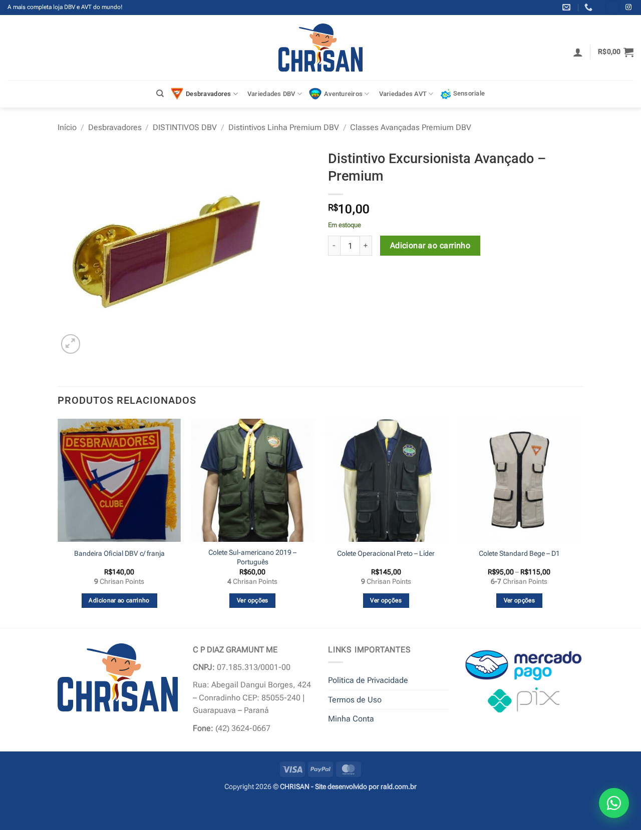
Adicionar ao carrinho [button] (119, 600)
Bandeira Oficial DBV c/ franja (119, 553)
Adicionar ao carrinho (430, 245)
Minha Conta (351, 718)
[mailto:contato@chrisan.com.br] (567, 7)
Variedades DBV (271, 94)
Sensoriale (469, 93)
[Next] (580, 522)
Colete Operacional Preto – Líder (386, 553)
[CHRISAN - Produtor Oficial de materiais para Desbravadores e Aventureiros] (320, 48)
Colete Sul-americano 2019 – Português (252, 557)
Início (67, 127)
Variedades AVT (403, 94)
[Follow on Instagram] (628, 7)
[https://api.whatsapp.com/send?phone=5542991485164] (589, 7)
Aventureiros (343, 94)
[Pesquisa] (160, 93)
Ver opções (252, 600)
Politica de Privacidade (368, 680)
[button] (578, 52)
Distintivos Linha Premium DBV (283, 127)
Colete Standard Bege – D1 (519, 553)
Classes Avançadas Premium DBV (410, 127)
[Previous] (58, 522)
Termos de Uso (355, 699)
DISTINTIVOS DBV (185, 127)
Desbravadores (208, 94)
